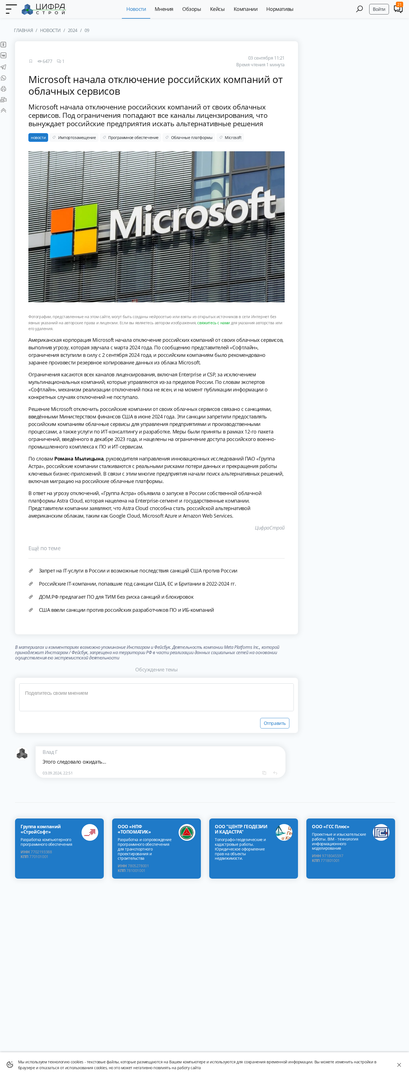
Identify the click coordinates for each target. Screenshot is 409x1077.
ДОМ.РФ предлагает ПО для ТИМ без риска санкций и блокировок (116, 596)
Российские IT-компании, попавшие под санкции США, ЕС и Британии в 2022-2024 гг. (137, 583)
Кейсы (217, 9)
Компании (246, 9)
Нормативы (279, 9)
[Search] (359, 9)
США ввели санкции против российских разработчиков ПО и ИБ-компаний (126, 609)
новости (38, 137)
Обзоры (191, 9)
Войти (379, 9)
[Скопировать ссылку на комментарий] (264, 773)
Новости (136, 9)
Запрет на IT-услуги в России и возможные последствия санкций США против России (138, 570)
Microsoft (233, 137)
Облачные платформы (192, 137)
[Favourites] (30, 61)
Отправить (275, 723)
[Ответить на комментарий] (275, 773)
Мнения (164, 9)
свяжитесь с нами (213, 322)
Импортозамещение (77, 137)
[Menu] (11, 9)
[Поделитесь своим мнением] (156, 697)
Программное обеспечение (133, 137)
